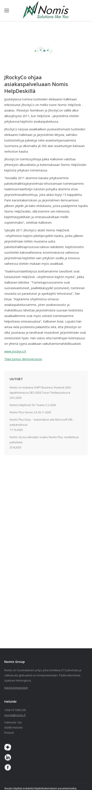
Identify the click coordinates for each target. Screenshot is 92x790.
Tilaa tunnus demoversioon (23, 359)
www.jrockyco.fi (15, 351)
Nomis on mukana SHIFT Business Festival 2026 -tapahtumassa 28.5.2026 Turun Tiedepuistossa (41, 389)
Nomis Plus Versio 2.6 (23, 412)
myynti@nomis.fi (15, 715)
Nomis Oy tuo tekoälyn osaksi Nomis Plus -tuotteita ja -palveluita (45, 439)
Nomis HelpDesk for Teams (27, 405)
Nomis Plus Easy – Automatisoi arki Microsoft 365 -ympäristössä (42, 422)
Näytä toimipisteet (16, 688)
